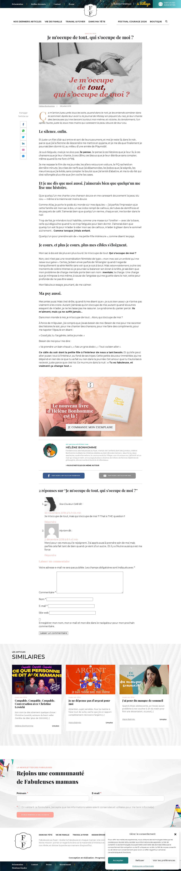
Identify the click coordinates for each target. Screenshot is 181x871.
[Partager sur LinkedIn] (23, 143)
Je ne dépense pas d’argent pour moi (89, 702)
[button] (175, 834)
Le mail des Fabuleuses (121, 4)
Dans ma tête (97, 21)
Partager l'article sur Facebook (65, 475)
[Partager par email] (23, 150)
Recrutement (65, 864)
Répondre (50, 522)
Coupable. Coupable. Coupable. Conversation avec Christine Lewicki (35, 704)
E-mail (43, 606)
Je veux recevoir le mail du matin (35, 815)
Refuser (139, 860)
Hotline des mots (38, 4)
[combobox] (164, 21)
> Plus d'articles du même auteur (82, 465)
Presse (71, 4)
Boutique (156, 21)
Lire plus (55, 726)
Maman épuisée (99, 835)
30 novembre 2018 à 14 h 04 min (63, 513)
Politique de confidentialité (143, 866)
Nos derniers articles (27, 21)
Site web (44, 612)
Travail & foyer (75, 21)
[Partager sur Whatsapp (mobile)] (23, 131)
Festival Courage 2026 (132, 21)
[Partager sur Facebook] (23, 124)
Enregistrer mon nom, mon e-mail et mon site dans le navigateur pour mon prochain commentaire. (86, 625)
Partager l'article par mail (119, 475)
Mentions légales (19, 868)
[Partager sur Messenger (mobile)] (23, 156)
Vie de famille (53, 21)
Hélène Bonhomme (47, 106)
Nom (42, 599)
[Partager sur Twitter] (23, 137)
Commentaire (47, 592)
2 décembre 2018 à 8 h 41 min (61, 539)
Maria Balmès (75, 723)
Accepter (118, 860)
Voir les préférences (164, 860)
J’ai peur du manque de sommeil (142, 700)
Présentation (17, 4)
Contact (57, 4)
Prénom (22, 793)
